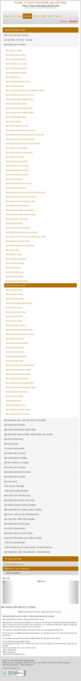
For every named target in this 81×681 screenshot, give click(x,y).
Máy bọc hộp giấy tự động (14, 361)
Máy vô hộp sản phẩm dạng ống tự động (19, 99)
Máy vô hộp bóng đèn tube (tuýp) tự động (20, 383)
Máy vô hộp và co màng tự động (16, 148)
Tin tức (36, 16)
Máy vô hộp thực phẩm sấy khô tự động (19, 303)
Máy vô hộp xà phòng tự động (16, 55)
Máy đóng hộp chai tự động (15, 347)
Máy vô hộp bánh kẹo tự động (16, 259)
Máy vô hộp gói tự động (14, 290)
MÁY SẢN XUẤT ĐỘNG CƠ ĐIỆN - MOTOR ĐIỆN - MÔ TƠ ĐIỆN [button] (28, 434)
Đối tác (51, 16)
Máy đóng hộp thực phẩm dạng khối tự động (21, 214)
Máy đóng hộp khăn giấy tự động (17, 219)
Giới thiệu (18, 16)
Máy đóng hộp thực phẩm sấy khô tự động (20, 334)
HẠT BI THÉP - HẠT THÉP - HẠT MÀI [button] (18, 40)
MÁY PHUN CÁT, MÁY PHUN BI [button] (16, 35)
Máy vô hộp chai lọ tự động (15, 86)
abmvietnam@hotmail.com (14, 564)
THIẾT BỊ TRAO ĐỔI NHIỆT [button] (14, 542)
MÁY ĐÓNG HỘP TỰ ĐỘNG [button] (15, 44)
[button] (8, 592)
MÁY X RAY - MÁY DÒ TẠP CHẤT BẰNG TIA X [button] (21, 514)
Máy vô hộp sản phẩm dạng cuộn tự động (20, 95)
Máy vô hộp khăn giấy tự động (16, 117)
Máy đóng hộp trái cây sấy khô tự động (19, 330)
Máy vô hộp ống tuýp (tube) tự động (18, 81)
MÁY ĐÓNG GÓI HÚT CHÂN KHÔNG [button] (18, 533)
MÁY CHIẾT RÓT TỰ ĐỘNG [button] (15, 467)
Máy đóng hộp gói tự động (14, 272)
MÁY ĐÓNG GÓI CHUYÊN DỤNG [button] (17, 524)
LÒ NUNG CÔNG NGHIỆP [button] (14, 448)
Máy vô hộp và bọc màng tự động (17, 126)
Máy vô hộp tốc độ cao (13, 77)
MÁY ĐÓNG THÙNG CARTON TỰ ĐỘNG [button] (20, 505)
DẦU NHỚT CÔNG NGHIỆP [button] (14, 528)
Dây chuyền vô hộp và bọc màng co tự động (20, 130)
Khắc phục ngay (12, 674)
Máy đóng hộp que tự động (15, 352)
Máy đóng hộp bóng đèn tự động (17, 174)
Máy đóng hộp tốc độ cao (14, 179)
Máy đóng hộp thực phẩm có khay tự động (20, 210)
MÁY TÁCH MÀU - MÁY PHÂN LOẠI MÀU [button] (19, 519)
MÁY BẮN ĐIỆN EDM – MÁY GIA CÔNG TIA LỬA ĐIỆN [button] (25, 420)
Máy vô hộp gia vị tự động (14, 294)
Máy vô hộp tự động (12, 250)
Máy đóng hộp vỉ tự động (14, 223)
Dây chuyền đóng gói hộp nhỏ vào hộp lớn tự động (23, 143)
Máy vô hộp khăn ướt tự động (16, 59)
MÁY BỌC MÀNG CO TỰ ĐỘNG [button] (16, 462)
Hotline (69, 21)
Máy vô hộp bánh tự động (14, 396)
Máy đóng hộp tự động (13, 401)
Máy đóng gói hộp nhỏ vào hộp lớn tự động (20, 139)
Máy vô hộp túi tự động (13, 268)
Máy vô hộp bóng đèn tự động (16, 73)
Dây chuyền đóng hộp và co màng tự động (20, 245)
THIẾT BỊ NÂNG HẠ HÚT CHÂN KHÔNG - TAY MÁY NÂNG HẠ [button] (28, 547)
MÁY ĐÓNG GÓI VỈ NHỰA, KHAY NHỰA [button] (19, 500)
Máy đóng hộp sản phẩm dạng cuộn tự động (21, 197)
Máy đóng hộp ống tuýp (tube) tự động (19, 183)
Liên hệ (43, 16)
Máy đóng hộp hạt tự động (15, 338)
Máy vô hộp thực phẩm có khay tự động (19, 108)
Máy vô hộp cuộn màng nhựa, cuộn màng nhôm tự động (25, 90)
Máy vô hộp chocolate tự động (16, 312)
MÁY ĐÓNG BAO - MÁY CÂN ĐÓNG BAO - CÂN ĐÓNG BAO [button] (27, 552)
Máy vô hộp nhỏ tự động (14, 50)
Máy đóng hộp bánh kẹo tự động (17, 281)
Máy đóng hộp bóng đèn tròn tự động (18, 370)
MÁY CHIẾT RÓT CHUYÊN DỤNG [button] (17, 495)
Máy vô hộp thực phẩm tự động (16, 104)
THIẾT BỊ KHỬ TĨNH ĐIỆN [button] (14, 486)
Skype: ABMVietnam (22, 569)
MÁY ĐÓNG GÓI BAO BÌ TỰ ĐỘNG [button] (17, 472)
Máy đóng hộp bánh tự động (15, 405)
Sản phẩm (27, 16)
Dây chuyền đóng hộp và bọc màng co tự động (21, 232)
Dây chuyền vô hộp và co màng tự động (19, 152)
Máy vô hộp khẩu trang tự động (16, 68)
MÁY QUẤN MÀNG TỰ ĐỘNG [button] (15, 458)
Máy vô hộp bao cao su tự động (16, 64)
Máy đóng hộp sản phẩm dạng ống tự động (20, 201)
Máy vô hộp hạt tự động (14, 307)
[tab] (40, 35)
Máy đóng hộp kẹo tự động (15, 299)
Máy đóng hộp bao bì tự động (16, 285)
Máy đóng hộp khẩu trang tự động (17, 170)
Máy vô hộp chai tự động (14, 316)
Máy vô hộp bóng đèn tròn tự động (17, 414)
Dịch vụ (59, 16)
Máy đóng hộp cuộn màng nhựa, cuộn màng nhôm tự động (25, 192)
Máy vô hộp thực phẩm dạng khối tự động (20, 112)
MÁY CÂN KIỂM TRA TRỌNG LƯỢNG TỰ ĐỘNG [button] (23, 509)
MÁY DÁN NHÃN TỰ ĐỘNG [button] (14, 453)
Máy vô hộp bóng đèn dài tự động (17, 378)
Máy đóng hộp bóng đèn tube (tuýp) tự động (20, 387)
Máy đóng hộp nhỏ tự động (15, 157)
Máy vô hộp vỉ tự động (13, 121)
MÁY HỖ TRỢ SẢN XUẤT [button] (13, 439)
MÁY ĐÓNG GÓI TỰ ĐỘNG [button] (14, 425)
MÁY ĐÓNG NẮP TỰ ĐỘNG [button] (15, 477)
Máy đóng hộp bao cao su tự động (17, 166)
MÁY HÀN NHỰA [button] (10, 481)
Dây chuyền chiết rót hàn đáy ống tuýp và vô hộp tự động (25, 135)
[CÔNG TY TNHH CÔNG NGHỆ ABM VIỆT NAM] (40, 2)
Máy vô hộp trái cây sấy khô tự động (18, 409)
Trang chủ (7, 16)
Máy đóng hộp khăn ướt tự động (16, 392)
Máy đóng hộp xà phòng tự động (17, 161)
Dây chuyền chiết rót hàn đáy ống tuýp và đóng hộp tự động (26, 237)
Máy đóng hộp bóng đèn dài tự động (18, 374)
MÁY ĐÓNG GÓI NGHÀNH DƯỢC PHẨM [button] (19, 429)
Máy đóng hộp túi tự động (14, 276)
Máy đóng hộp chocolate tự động (17, 343)
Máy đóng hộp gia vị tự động (15, 325)
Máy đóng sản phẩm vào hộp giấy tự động (20, 365)
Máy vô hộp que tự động (14, 321)
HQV (18, 668)
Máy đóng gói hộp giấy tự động (16, 356)
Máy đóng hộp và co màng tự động (17, 241)
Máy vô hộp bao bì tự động (15, 263)
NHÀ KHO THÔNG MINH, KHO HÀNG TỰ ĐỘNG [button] (23, 538)
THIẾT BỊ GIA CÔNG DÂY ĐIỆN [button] (16, 491)
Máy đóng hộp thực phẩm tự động (17, 206)
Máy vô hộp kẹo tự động (14, 254)
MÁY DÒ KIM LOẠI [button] (11, 444)
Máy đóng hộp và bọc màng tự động (18, 228)
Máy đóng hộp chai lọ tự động (16, 188)
